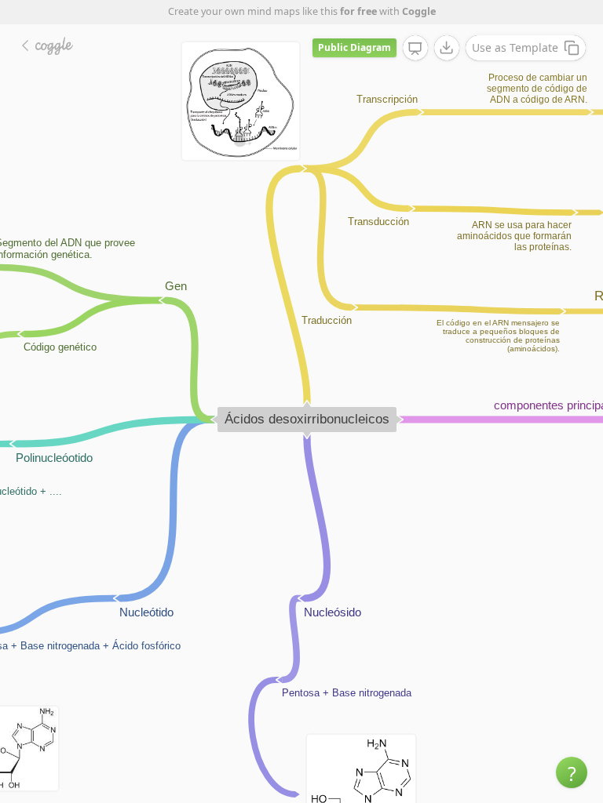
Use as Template (515, 47)
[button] (571, 772)
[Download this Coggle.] (446, 47)
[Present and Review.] (415, 48)
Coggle (419, 11)
